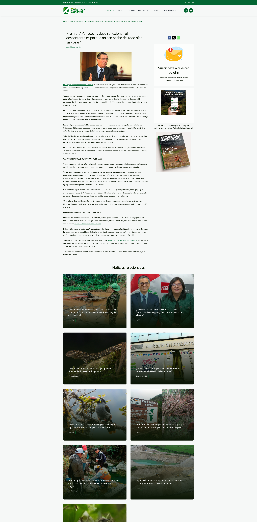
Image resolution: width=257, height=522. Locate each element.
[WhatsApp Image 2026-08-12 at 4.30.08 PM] (173, 133)
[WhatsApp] (178, 38)
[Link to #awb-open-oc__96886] (186, 10)
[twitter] (185, 2)
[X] (174, 38)
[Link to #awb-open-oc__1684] (191, 10)
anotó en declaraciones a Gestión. (87, 224)
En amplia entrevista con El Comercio (78, 84)
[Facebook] (169, 38)
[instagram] (189, 2)
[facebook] (182, 2)
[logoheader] (74, 8)
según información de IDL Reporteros (123, 240)
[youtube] (193, 2)
